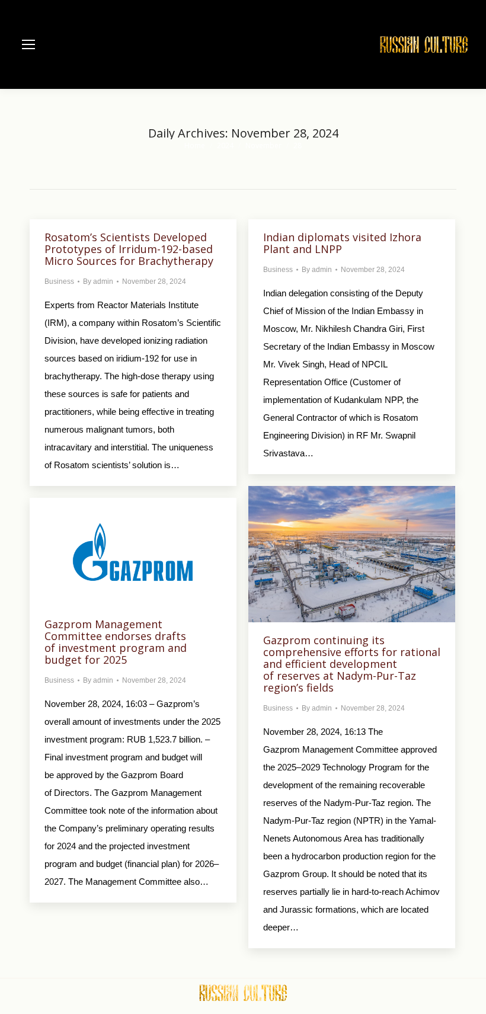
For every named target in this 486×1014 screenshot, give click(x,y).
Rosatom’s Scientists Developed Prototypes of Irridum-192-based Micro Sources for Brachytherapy (128, 249)
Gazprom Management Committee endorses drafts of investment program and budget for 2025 (115, 642)
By (98, 281)
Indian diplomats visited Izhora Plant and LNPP (342, 243)
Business (59, 281)
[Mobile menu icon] (28, 44)
